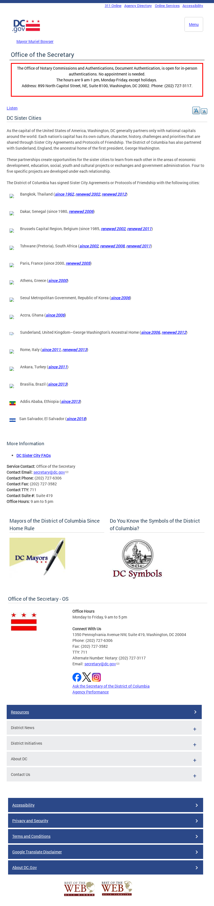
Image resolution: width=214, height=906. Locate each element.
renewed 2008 (112, 246)
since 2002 (88, 246)
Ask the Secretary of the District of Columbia (111, 686)
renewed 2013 (74, 349)
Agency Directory (138, 5)
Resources (20, 712)
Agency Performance (90, 692)
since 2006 (120, 297)
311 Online (113, 5)
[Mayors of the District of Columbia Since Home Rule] (37, 576)
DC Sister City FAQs (33, 455)
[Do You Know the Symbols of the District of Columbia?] (137, 578)
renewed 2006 (81, 211)
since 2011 (51, 349)
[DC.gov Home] (26, 31)
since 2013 (57, 384)
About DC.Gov (24, 867)
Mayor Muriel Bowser (35, 41)
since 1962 (64, 194)
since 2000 (57, 280)
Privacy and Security (30, 820)
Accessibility (193, 5)
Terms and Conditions (31, 836)
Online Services (167, 5)
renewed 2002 (88, 194)
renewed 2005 (78, 263)
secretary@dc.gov (49, 472)
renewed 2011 (139, 228)
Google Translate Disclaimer (37, 851)
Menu (194, 24)
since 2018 (76, 418)
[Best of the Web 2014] (79, 896)
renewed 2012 (114, 194)
